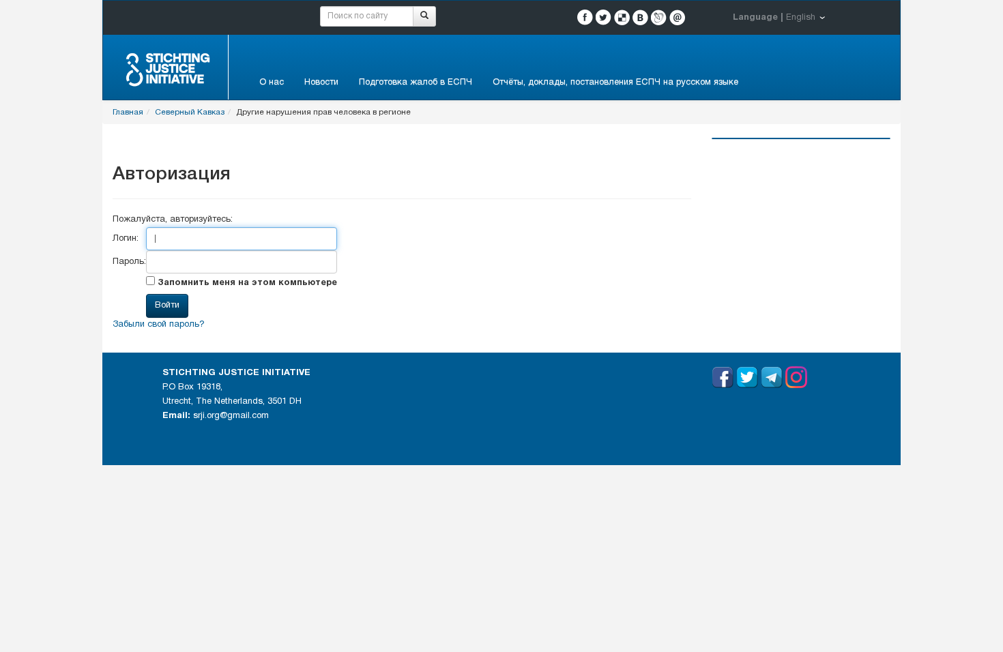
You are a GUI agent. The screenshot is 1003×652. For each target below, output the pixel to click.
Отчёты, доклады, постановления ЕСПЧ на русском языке (615, 82)
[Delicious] (622, 17)
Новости (321, 82)
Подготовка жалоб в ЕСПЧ (415, 82)
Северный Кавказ (189, 112)
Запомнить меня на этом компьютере (246, 283)
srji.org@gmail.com (231, 416)
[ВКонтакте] (640, 17)
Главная (128, 112)
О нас (271, 82)
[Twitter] (603, 17)
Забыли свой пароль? (159, 325)
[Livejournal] (659, 17)
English (800, 18)
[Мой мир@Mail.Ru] (677, 17)
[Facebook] (585, 17)
